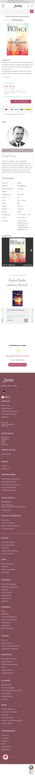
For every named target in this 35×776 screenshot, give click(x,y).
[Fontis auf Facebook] (9, 397)
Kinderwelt (5, 741)
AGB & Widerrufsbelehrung (10, 479)
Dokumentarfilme (7, 564)
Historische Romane (8, 545)
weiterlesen (7, 77)
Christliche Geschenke (8, 659)
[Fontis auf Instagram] (6, 397)
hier (13, 92)
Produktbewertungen (8, 490)
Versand (13, 88)
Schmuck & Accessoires (9, 664)
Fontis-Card (5, 469)
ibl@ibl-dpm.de (22, 229)
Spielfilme (4, 566)
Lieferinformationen (8, 523)
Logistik (4, 466)
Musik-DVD (5, 572)
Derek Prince (9, 156)
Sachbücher (5, 548)
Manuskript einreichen (8, 414)
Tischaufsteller (6, 693)
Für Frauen (5, 735)
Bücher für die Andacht (9, 620)
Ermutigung (5, 749)
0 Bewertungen (17, 20)
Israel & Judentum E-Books (10, 646)
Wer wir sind (5, 405)
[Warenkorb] (32, 6)
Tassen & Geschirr (7, 661)
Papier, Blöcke (6, 598)
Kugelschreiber (6, 595)
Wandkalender (6, 685)
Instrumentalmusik (7, 718)
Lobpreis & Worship (8, 709)
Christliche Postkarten (8, 584)
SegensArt (4, 590)
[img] (4, 20)
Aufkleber (4, 601)
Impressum (5, 417)
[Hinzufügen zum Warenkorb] (26, 320)
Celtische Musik (6, 723)
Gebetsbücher (6, 622)
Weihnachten (5, 746)
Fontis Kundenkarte (8, 528)
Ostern (3, 744)
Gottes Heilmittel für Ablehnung (15, 310)
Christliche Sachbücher (9, 617)
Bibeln (3, 611)
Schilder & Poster (7, 670)
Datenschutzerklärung (8, 482)
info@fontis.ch (6, 510)
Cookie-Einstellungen (8, 487)
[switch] (31, 773)
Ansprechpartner (7, 408)
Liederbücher (5, 625)
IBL (18, 203)
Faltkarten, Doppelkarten (9, 587)
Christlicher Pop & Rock (9, 712)
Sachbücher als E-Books (9, 649)
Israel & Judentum (7, 554)
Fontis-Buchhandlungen (9, 411)
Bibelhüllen (5, 614)
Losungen (4, 699)
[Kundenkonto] (28, 6)
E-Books (4, 640)
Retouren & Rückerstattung (10, 526)
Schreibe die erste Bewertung (17, 365)
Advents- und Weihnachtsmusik (12, 720)
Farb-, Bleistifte (6, 593)
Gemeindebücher (7, 628)
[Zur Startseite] (8, 381)
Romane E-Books (7, 643)
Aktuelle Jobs (6, 454)
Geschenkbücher (7, 673)
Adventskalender (7, 696)
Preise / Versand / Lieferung (10, 484)
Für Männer (5, 738)
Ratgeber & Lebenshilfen (9, 551)
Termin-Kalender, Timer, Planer (11, 690)
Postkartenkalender (7, 688)
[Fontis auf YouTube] (2, 397)
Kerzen (3, 667)
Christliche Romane (7, 542)
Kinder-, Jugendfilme (8, 569)
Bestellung (5, 520)
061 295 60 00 (20, 0)
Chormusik (5, 715)
